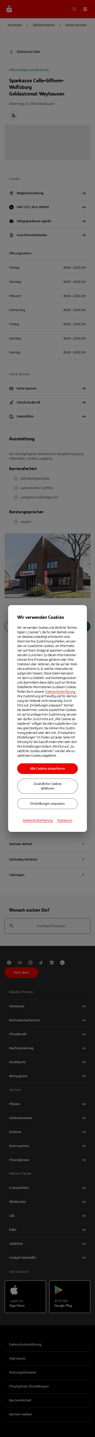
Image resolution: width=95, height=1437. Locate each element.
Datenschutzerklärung (60, 691)
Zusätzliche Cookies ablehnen (47, 786)
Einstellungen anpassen (47, 803)
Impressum (64, 820)
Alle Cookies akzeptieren (47, 768)
